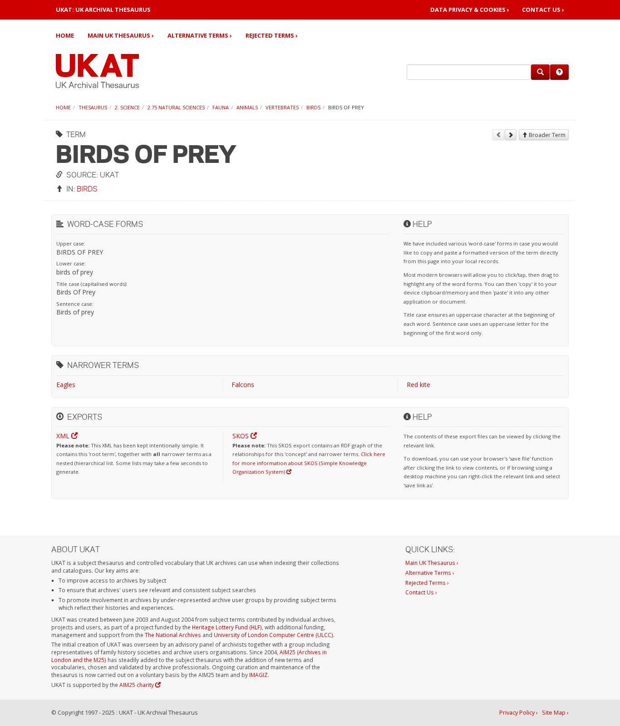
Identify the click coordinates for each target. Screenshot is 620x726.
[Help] (559, 72)
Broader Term (546, 135)
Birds (313, 107)
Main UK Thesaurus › (121, 35)
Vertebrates (282, 107)
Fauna (220, 107)
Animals (247, 107)
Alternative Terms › (199, 35)
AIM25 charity (137, 684)
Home (65, 35)
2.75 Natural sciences (176, 107)
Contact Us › (543, 10)
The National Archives (173, 634)
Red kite (418, 384)
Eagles (65, 384)
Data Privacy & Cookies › (469, 10)
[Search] (540, 72)
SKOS (241, 436)
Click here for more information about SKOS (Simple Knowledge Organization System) (308, 463)
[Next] (511, 134)
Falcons (242, 384)
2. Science (127, 107)
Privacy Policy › (518, 712)
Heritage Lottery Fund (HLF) (227, 627)
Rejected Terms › (272, 35)
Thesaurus (93, 107)
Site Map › (555, 712)
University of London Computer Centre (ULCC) (273, 634)
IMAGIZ (258, 674)
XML (63, 436)
